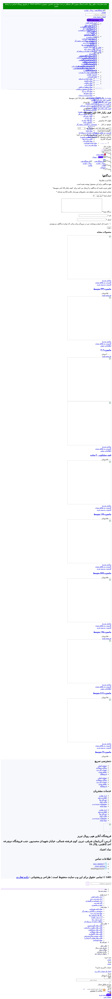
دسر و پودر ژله (89, 49)
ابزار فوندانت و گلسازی (86, 30)
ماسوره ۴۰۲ (106, 350)
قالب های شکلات (88, 62)
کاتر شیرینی (90, 32)
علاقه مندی (102, 772)
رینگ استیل (93, 54)
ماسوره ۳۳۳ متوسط (102, 289)
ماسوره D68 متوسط (102, 573)
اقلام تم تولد (97, 48)
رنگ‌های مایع (88, 122)
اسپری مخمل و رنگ (85, 114)
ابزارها (90, 126)
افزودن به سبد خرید (104, 130)
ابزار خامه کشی (91, 23)
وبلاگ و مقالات (101, 768)
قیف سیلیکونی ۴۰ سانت (100, 455)
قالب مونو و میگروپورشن (86, 66)
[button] (104, 285)
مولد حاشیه (88, 81)
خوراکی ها (97, 50)
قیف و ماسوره (91, 37)
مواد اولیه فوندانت (90, 143)
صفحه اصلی (102, 766)
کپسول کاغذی (92, 75)
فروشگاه (103, 774)
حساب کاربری (101, 770)
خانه (109, 98)
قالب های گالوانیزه (88, 64)
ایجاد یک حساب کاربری (103, 971)
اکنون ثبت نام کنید (90, 989)
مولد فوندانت (92, 77)
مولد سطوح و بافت (86, 87)
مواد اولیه (89, 131)
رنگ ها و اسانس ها (90, 110)
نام (109, 215)
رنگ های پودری (87, 120)
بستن (109, 960)
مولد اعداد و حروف (86, 79)
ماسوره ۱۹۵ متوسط (102, 632)
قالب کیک (97, 52)
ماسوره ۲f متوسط (103, 752)
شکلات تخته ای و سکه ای (88, 133)
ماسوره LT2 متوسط (102, 693)
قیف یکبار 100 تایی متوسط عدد (97, 128)
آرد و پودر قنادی (91, 104)
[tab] (54, 143)
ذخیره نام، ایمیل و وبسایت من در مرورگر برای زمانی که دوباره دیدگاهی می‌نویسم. (78, 224)
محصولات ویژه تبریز (99, 804)
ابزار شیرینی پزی (91, 25)
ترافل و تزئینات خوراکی (88, 106)
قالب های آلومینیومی (87, 56)
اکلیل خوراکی (88, 116)
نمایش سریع (106, 280)
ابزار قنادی (103, 98)
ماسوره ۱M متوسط (102, 514)
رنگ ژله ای (89, 118)
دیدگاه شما (106, 212)
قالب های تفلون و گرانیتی (85, 58)
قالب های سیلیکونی (88, 60)
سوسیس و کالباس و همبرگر (86, 124)
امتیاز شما (106, 196)
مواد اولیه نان (88, 141)
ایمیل (108, 220)
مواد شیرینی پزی (91, 145)
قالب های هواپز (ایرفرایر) (88, 72)
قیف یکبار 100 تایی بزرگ (102, 109)
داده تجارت (22, 877)
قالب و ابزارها (87, 139)
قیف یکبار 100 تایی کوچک (101, 102)
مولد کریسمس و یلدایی (84, 89)
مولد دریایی (88, 85)
